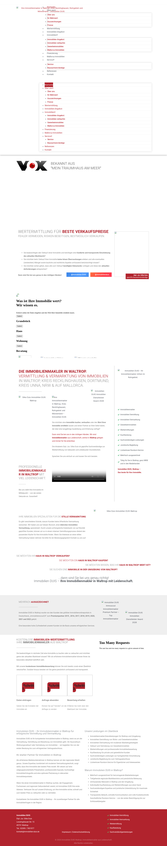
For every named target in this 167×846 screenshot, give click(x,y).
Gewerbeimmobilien (55, 46)
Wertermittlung (53, 28)
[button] (95, 80)
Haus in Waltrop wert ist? (135, 565)
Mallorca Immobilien (55, 50)
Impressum (66, 832)
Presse (50, 25)
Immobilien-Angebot (56, 32)
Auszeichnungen (54, 22)
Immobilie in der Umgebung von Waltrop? (92, 569)
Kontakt (50, 74)
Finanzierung (52, 53)
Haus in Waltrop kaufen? (93, 560)
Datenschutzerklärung (81, 832)
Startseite (51, 7)
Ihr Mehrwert (52, 18)
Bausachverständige (56, 68)
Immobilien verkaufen (56, 43)
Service (50, 64)
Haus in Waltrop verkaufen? (53, 556)
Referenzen (51, 71)
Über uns (51, 15)
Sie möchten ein (68, 560)
